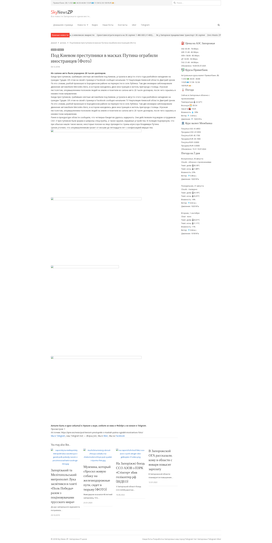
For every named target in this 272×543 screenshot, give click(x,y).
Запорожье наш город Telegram (178, 539)
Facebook (120, 435)
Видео (95, 25)
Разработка (158, 539)
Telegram (145, 25)
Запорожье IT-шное (78, 539)
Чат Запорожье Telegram (205, 539)
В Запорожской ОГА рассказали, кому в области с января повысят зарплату (160, 460)
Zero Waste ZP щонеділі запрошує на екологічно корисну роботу (218, 35)
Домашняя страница (63, 25)
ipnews (53, 50)
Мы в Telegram (58, 435)
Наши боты (107, 25)
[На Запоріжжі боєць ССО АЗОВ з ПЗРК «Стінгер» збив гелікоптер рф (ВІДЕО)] (130, 450)
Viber (105, 435)
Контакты (122, 25)
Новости (81, 25)
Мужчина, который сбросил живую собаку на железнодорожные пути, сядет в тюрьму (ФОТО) (97, 477)
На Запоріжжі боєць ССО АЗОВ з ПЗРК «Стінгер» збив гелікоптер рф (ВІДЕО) (130, 472)
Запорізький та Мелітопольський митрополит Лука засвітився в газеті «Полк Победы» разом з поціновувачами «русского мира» (64, 486)
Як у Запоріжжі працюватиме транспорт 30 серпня (160, 35)
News (62, 12)
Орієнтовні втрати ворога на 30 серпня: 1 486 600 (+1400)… (105, 35)
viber (134, 25)
